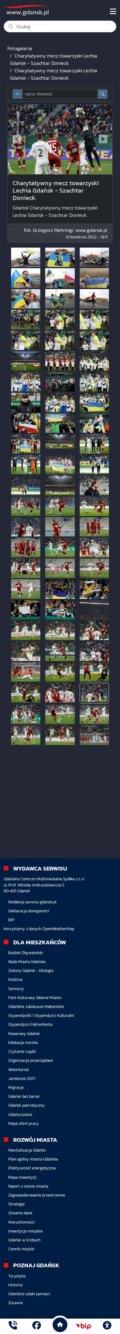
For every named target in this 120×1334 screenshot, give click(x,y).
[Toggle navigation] (113, 11)
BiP (11, 920)
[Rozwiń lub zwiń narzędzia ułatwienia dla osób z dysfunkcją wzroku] (107, 1326)
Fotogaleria (19, 48)
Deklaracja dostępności (28, 911)
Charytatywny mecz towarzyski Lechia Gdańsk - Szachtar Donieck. (53, 59)
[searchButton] (102, 94)
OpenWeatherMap (58, 929)
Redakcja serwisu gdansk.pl (32, 902)
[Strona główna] (13, 1326)
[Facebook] (36, 1326)
